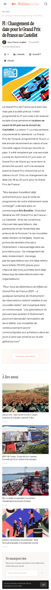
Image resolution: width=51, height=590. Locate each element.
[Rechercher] (46, 4)
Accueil (5, 11)
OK (43, 585)
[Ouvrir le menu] (5, 4)
